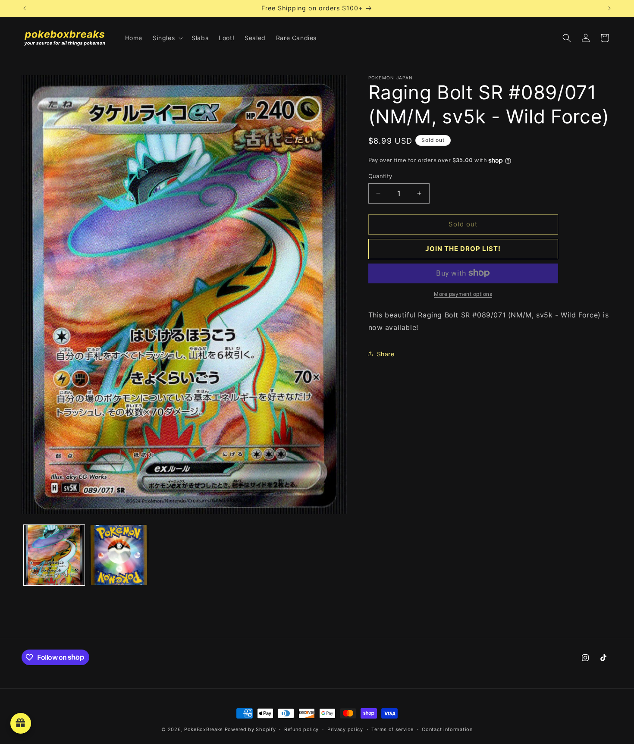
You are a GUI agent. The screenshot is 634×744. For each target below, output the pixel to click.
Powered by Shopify (250, 729)
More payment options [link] (463, 293)
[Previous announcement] (24, 8)
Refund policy (301, 729)
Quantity (380, 176)
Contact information (447, 729)
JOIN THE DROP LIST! (463, 249)
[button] (167, 38)
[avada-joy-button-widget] (20, 723)
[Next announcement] (609, 8)
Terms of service (392, 729)
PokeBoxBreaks (203, 729)
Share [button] (386, 353)
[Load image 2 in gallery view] (119, 555)
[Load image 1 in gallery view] (54, 555)
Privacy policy (345, 729)
